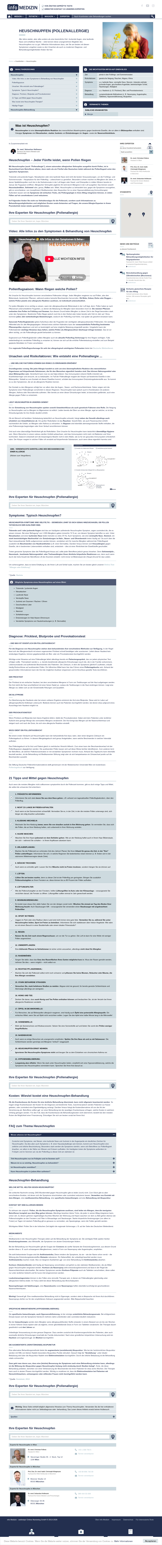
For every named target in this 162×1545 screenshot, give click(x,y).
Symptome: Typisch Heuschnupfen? (25, 90)
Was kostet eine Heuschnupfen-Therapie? (27, 102)
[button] (143, 214)
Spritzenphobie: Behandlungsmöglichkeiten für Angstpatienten (139, 257)
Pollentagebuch (16, 767)
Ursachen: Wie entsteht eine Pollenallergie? (28, 86)
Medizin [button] (18, 16)
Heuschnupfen (17, 75)
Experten (64, 16)
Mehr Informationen (123, 1541)
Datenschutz (128, 1520)
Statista (19, 575)
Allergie (90, 114)
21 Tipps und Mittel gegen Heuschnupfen (27, 98)
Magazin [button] (49, 16)
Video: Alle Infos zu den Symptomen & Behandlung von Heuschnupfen (38, 79)
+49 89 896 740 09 (85, 1472)
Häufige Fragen (17, 106)
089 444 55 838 (84, 1494)
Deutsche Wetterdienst (103, 348)
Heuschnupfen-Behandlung (23, 110)
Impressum (116, 1520)
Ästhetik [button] (33, 16)
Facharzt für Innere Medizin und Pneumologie (43, 1496)
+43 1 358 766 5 (84, 1450)
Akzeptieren (150, 1540)
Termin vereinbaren (86, 1454)
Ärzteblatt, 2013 (23, 1379)
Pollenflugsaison (18, 83)
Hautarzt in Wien (33, 1452)
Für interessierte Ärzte (145, 1520)
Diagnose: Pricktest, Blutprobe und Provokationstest (31, 94)
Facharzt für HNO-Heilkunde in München (42, 1474)
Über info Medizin (102, 1520)
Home (11, 61)
